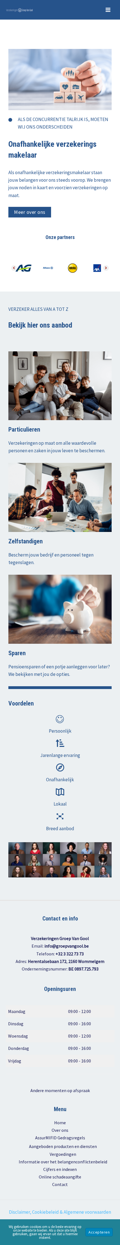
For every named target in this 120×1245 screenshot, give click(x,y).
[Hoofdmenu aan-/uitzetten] (108, 9)
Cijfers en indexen (60, 1169)
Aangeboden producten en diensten (63, 1146)
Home (60, 1122)
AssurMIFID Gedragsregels (60, 1137)
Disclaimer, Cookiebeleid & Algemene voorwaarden (60, 1212)
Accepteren (99, 1232)
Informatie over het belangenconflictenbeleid (63, 1161)
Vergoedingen (63, 1154)
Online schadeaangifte (60, 1177)
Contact (60, 1184)
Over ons (60, 1130)
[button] (29, 212)
